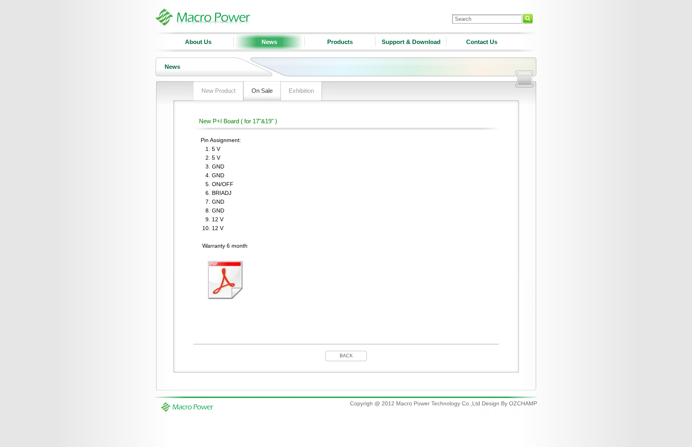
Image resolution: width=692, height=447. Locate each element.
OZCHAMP (523, 403)
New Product (218, 90)
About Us (198, 41)
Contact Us (481, 41)
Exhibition (301, 90)
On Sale (262, 90)
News (269, 41)
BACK (346, 356)
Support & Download (411, 41)
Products (340, 41)
